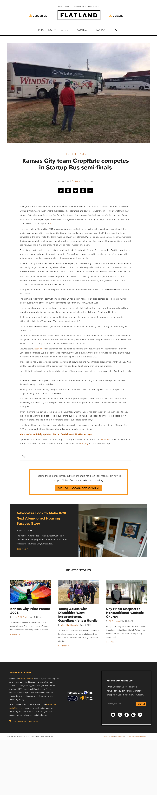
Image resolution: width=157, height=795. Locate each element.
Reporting (45, 29)
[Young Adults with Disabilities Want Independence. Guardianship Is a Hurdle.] (78, 592)
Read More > (15, 634)
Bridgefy (84, 443)
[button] (54, 30)
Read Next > (22, 548)
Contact (83, 29)
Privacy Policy (119, 736)
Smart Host (106, 439)
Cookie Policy (129, 736)
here (52, 223)
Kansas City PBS (26, 678)
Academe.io (39, 348)
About (65, 29)
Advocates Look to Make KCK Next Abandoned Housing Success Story (41, 518)
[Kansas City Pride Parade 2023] (30, 592)
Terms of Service (140, 736)
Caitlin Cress (77, 181)
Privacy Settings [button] (109, 736)
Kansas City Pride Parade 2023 (30, 610)
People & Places (75, 153)
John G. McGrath (20, 617)
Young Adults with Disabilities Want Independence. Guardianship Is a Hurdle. (78, 614)
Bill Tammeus (114, 621)
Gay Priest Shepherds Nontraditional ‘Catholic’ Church (125, 612)
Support (102, 29)
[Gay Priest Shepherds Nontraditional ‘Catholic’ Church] (126, 592)
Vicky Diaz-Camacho (69, 625)
